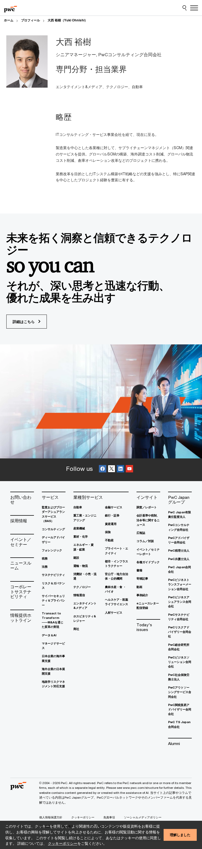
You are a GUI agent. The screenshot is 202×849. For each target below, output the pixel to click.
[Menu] (194, 8)
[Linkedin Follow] (120, 469)
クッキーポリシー (62, 843)
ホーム (8, 20)
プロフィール (30, 20)
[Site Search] (184, 8)
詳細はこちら (24, 321)
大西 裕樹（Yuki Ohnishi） (68, 20)
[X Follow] (111, 469)
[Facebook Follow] (102, 469)
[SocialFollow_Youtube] (129, 469)
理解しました (180, 835)
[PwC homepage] (10, 8)
